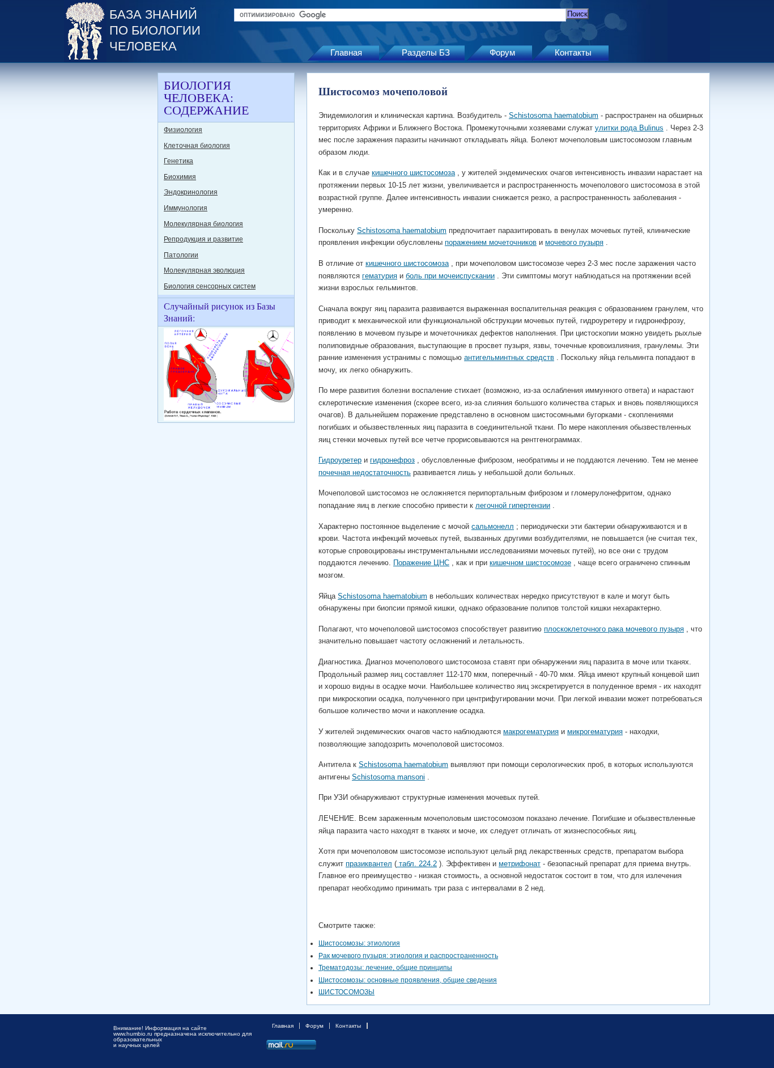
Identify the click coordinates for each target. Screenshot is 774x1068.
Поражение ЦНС (421, 562)
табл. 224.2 (417, 863)
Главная (346, 52)
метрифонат (520, 863)
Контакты (573, 52)
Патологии (181, 255)
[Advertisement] (109, 243)
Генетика (178, 161)
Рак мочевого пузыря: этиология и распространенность (408, 956)
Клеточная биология (197, 146)
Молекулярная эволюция (204, 270)
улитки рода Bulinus (629, 128)
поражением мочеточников (491, 242)
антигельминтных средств (509, 357)
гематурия (379, 276)
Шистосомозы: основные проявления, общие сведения (407, 980)
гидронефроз (392, 460)
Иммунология (185, 208)
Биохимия (180, 177)
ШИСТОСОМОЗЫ (346, 992)
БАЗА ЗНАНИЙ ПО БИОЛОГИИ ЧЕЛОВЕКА (155, 30)
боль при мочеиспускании (450, 276)
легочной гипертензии (512, 505)
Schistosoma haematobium (553, 115)
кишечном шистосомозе (530, 562)
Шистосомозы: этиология (359, 943)
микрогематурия (595, 731)
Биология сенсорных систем (210, 286)
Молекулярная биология (203, 224)
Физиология (183, 130)
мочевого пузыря (574, 242)
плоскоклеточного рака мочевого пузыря (614, 629)
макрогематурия (531, 731)
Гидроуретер (340, 460)
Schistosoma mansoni (388, 777)
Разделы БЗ (426, 52)
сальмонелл (492, 526)
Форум (502, 52)
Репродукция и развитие (203, 239)
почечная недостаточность (364, 472)
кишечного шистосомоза (413, 172)
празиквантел (369, 863)
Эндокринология (191, 192)
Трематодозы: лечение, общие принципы (385, 968)
